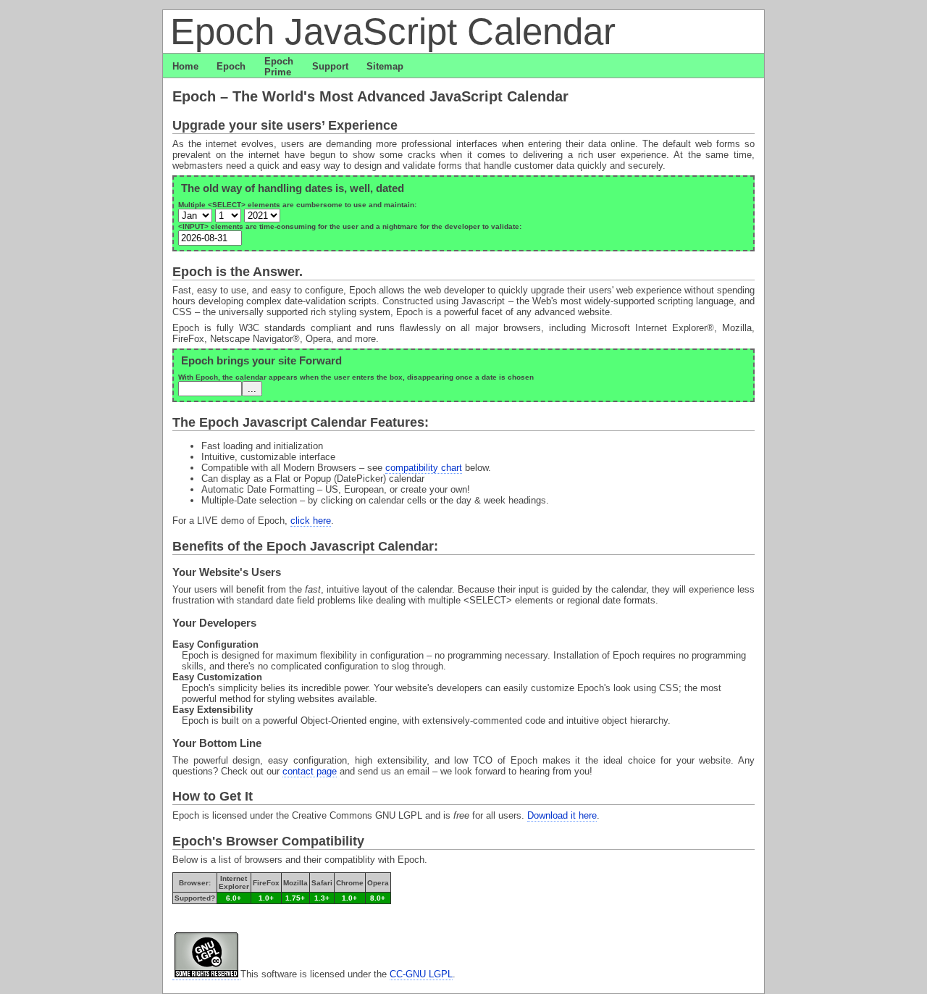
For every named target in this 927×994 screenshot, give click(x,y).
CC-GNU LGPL (421, 974)
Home (185, 66)
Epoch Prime (278, 67)
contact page (309, 771)
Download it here (562, 815)
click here (310, 520)
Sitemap (384, 66)
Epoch (231, 66)
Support (330, 66)
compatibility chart (423, 467)
